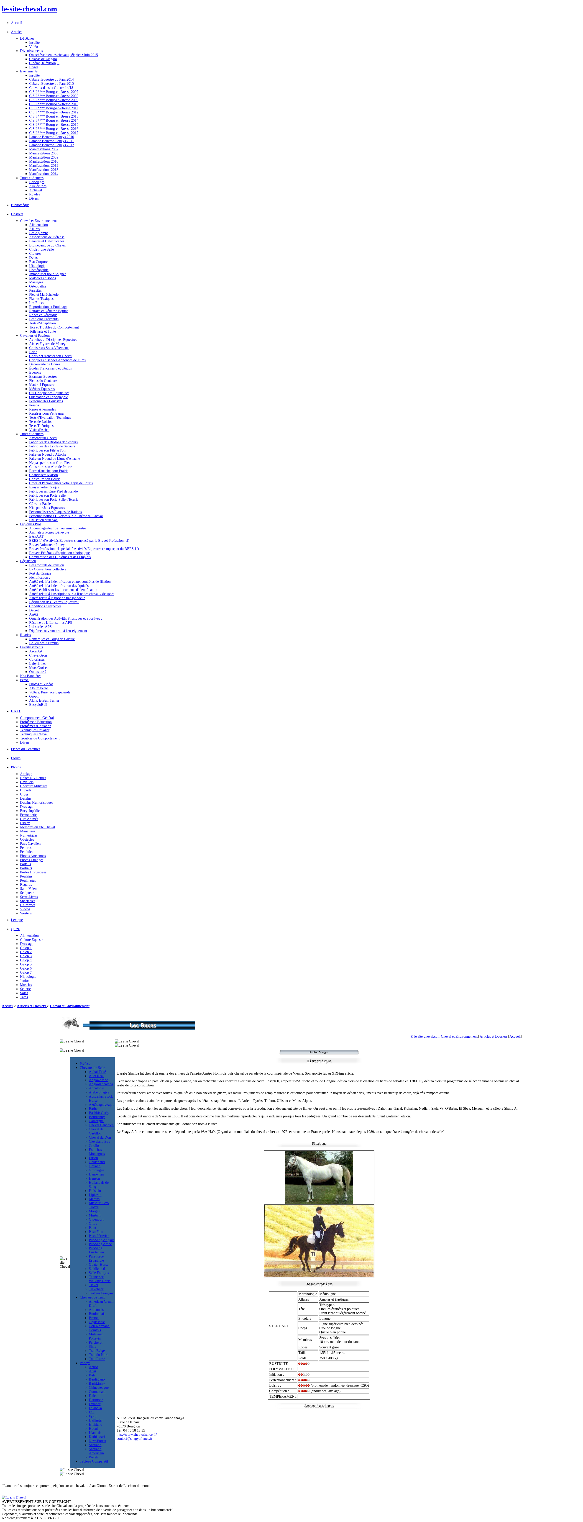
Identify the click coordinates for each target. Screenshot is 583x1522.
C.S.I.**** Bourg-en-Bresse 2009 (53, 100)
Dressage (26, 806)
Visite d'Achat (39, 430)
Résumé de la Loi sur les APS (50, 622)
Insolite (34, 42)
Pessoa (34, 405)
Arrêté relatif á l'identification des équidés (59, 586)
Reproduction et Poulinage (48, 307)
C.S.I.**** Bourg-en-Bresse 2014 (53, 120)
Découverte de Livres (44, 364)
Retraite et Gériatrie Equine (48, 311)
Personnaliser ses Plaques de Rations (55, 512)
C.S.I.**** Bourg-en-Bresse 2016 (53, 129)
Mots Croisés (38, 668)
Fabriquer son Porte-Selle (47, 495)
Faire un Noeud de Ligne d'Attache (54, 458)
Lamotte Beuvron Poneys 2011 (51, 141)
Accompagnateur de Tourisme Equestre (57, 528)
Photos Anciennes (33, 856)
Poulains (26, 876)
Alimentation (38, 225)
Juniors (25, 981)
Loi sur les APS (40, 627)
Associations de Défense (46, 237)
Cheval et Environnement (69, 1006)
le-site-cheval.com (29, 9)
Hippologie (37, 266)
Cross (24, 794)
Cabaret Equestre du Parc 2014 (51, 79)
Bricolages (36, 182)
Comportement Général (37, 718)
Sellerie (25, 989)
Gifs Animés (29, 819)
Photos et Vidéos (41, 684)
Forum (15, 758)
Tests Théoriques (41, 426)
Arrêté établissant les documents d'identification (63, 590)
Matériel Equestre (41, 385)
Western (26, 913)
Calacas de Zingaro (43, 59)
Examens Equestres (43, 376)
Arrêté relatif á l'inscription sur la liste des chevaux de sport (71, 594)
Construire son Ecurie (44, 479)
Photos (16, 767)
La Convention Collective (47, 569)
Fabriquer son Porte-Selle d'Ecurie (53, 499)
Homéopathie (39, 270)
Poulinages (28, 880)
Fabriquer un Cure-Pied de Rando (53, 491)
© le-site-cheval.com (425, 1036)
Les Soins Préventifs (44, 319)
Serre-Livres (29, 897)
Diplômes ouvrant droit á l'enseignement (58, 631)
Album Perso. (39, 688)
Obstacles (27, 839)
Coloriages (37, 659)
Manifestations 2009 (43, 157)
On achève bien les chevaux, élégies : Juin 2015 (63, 55)
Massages (36, 282)
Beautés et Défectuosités (46, 241)
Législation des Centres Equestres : (54, 602)
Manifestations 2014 (43, 174)
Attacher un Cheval (43, 438)
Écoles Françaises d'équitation (50, 368)
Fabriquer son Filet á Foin (47, 450)
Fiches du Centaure (43, 380)
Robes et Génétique (43, 315)
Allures (34, 229)
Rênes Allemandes (42, 409)
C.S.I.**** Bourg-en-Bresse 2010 (53, 104)
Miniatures (27, 831)
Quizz (15, 929)
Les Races (36, 303)
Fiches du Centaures (25, 749)
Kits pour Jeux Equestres (47, 508)
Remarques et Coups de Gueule (52, 639)
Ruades (34, 194)
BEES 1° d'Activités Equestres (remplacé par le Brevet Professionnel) (79, 540)
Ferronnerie (28, 815)
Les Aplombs (38, 233)
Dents (33, 257)
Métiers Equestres (42, 389)
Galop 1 (26, 948)
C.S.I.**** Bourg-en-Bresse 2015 (53, 124)
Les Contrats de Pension (46, 565)
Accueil (16, 23)
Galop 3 (26, 956)
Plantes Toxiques (41, 298)
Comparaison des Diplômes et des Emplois (60, 557)
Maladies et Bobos (42, 278)
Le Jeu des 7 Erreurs (44, 643)
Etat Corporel (39, 262)
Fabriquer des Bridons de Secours (53, 442)
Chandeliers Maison (43, 475)
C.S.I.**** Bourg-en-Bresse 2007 (53, 92)
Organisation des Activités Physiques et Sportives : (65, 618)
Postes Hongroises (33, 872)
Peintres (25, 848)
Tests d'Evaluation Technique (50, 417)
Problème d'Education (36, 722)
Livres (33, 67)
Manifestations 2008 (43, 153)
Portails (25, 864)
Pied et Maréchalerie (44, 294)
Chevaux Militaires (33, 786)
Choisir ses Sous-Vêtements (49, 348)
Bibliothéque (20, 205)
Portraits (26, 868)
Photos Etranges (31, 860)
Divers (34, 198)
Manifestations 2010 (43, 161)
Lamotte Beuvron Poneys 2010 (51, 137)
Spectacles (27, 901)
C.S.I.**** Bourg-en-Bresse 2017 (53, 133)
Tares (24, 997)
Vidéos (34, 47)
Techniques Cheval (34, 734)
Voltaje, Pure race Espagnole (49, 692)
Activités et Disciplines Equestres (53, 339)
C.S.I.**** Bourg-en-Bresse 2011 (53, 108)
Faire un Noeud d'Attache (47, 454)
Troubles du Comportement (39, 738)
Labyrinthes (37, 663)
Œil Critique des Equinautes (49, 393)
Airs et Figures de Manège (48, 344)
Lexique (17, 920)
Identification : (39, 577)
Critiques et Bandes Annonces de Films (57, 360)
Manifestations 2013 (43, 170)
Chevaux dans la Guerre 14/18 (51, 88)
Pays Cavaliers (30, 843)
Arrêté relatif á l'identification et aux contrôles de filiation (70, 581)
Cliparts (25, 790)
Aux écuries (37, 186)
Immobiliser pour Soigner (47, 274)
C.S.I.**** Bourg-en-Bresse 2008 (53, 96)
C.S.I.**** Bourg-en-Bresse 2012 (53, 112)
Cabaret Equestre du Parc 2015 (51, 83)
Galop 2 (26, 952)
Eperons (35, 372)
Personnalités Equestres (46, 401)
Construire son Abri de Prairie (50, 467)
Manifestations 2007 (43, 149)
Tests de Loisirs (40, 421)
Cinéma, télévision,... (44, 63)
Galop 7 (26, 972)
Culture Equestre (32, 940)
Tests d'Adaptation (42, 323)
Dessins (25, 798)
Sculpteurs (27, 893)
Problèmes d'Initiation (35, 726)
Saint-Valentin (30, 889)
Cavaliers (26, 782)
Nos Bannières (30, 676)
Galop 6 (26, 968)
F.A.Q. (16, 711)
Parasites (35, 290)
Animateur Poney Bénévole (49, 532)
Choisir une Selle (41, 249)
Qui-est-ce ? (37, 672)
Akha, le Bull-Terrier (44, 700)
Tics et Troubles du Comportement (54, 327)
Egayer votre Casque (44, 487)
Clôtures (35, 253)
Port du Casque (40, 573)
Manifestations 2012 (43, 165)
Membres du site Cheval (37, 827)
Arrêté (33, 614)
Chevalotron (38, 655)
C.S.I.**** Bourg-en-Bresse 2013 (53, 116)
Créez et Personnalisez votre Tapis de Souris (61, 483)
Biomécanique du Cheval (47, 245)
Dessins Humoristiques (36, 802)
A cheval (35, 190)
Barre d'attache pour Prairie (48, 471)
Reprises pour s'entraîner (46, 413)
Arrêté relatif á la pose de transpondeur (57, 598)
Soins (24, 993)
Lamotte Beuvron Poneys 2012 (51, 145)
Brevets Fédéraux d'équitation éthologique (59, 553)
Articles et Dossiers (32, 1006)
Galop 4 (26, 960)
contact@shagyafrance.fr (134, 1438)
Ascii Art (35, 651)
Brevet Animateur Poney (47, 545)
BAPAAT (36, 536)
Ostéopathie (37, 286)
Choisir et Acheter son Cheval (50, 356)
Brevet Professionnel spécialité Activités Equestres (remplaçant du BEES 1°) (84, 549)
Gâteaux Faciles (40, 504)
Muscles (26, 985)
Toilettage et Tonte (42, 331)
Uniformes (27, 905)
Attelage (26, 774)
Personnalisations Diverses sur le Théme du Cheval (66, 516)
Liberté (25, 823)
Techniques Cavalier (34, 730)
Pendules (26, 852)
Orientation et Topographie (48, 397)
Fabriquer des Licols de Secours (52, 446)
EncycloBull (38, 704)
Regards (26, 884)
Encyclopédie (30, 811)
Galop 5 (26, 964)
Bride (33, 352)
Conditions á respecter (45, 606)
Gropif (34, 696)
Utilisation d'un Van (43, 520)
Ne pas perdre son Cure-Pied (50, 463)
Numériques (29, 835)
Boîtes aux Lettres (33, 778)
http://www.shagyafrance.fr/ (137, 1434)
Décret (34, 610)
